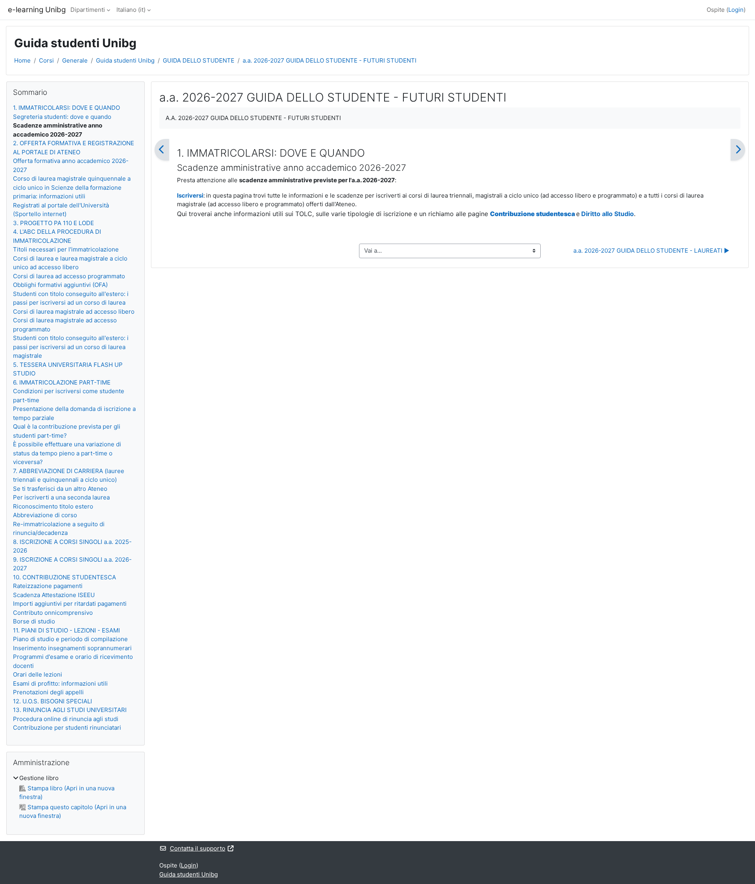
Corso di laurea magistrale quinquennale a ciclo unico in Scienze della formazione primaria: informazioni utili (72, 187)
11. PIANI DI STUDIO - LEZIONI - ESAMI (66, 630)
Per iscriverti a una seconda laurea (61, 497)
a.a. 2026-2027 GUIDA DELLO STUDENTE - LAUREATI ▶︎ (651, 250)
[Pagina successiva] (738, 150)
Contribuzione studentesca (533, 214)
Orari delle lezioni (37, 674)
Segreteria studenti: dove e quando (62, 116)
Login (736, 9)
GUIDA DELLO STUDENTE (198, 60)
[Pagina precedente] (162, 150)
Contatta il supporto (197, 848)
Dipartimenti (87, 9)
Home (22, 60)
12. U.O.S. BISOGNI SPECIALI (52, 701)
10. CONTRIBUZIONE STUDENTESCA (64, 577)
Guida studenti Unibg (125, 60)
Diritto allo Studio (607, 214)
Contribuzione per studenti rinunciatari (67, 727)
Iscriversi (190, 195)
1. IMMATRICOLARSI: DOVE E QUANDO (66, 107)
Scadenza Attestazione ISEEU (54, 595)
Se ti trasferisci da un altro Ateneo (60, 488)
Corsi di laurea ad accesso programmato (69, 276)
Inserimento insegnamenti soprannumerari (72, 648)
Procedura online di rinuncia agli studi (65, 719)
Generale (75, 60)
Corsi (46, 60)
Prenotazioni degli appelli (48, 692)
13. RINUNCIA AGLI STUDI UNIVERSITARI (70, 710)
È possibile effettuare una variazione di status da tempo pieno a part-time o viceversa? (67, 453)
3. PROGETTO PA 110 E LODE (53, 223)
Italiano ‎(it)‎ (130, 9)
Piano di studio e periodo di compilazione (70, 639)
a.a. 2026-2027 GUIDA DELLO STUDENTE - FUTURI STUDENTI (329, 60)
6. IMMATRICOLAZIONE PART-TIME (61, 382)
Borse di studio (34, 621)
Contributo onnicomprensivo (53, 612)
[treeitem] (75, 797)
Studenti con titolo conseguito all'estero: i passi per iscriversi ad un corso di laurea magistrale (71, 346)
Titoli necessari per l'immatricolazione (66, 249)
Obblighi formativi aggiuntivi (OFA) (60, 285)
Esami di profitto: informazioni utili (60, 683)
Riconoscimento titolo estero (53, 506)
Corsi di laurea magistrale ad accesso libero (73, 311)
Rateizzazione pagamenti (48, 586)
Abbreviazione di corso (45, 515)
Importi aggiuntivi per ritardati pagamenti (70, 603)
